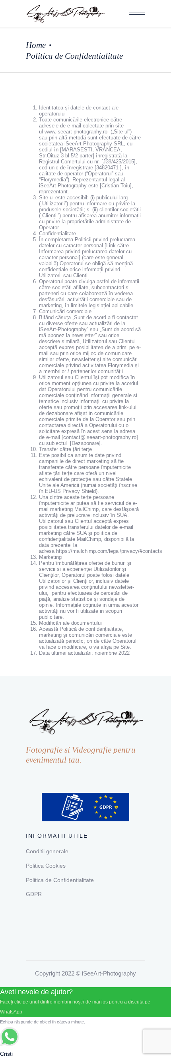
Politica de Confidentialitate (60, 880)
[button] (137, 14)
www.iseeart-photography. (74, 132)
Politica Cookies (46, 865)
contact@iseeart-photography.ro (99, 437)
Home (36, 45)
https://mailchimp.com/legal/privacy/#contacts (109, 551)
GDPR (34, 894)
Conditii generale (47, 851)
